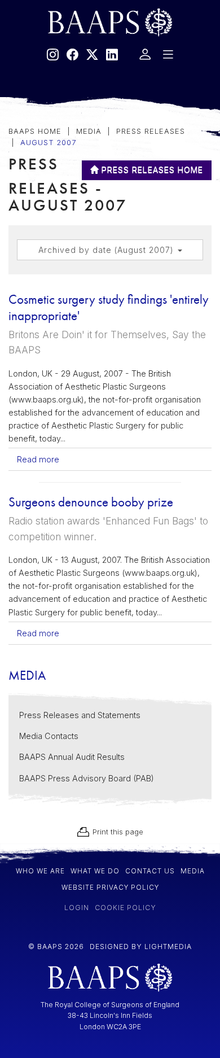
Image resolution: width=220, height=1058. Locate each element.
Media (22, 194)
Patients (27, 130)
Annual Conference (58, 288)
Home (22, 101)
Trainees (29, 227)
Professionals (43, 162)
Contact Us (36, 259)
